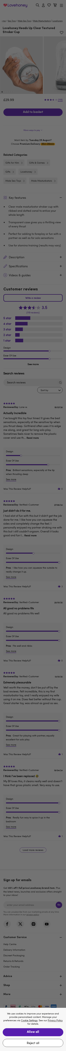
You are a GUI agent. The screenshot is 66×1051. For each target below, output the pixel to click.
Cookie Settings (29, 1020)
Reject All (33, 1043)
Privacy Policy (55, 1020)
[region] (33, 1029)
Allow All (33, 1032)
